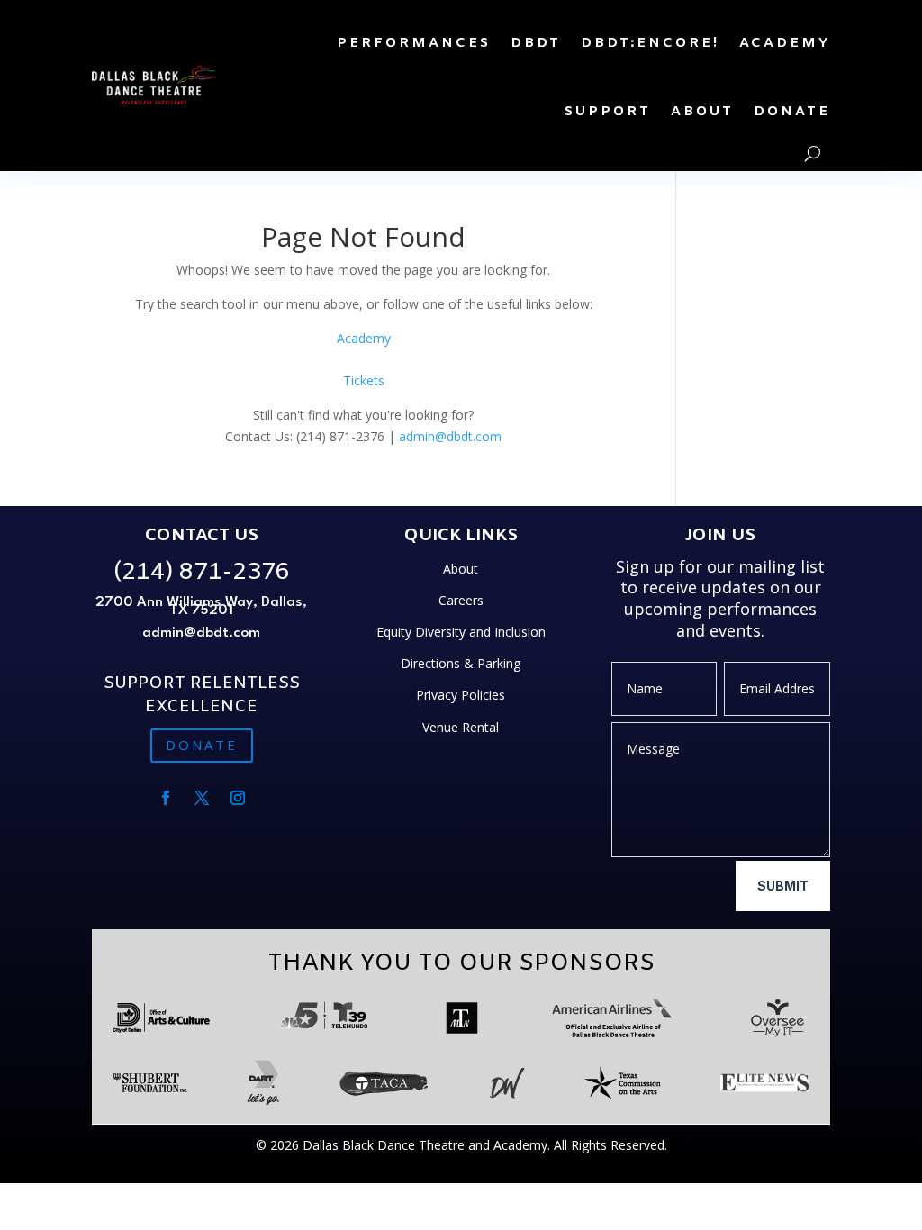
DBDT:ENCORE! (650, 43)
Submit (783, 885)
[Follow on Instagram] (237, 797)
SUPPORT (608, 112)
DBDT (536, 43)
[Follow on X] (201, 797)
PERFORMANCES (414, 43)
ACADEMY (784, 43)
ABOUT (702, 112)
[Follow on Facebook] (165, 797)
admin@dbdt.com (450, 436)
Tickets (363, 380)
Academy (364, 338)
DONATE (792, 112)
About (460, 568)
